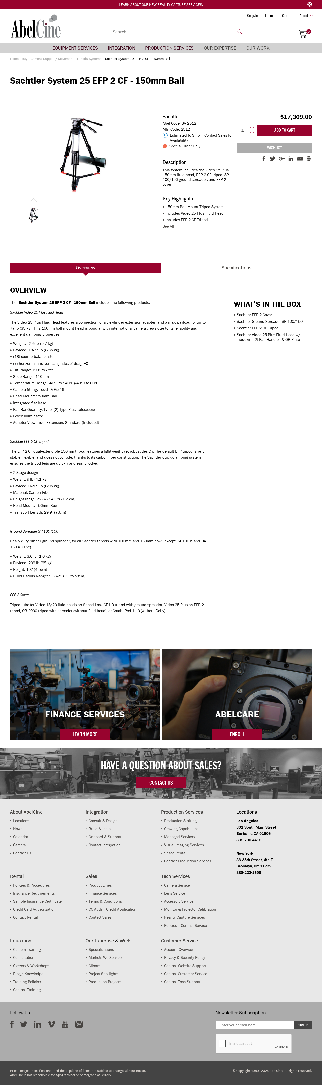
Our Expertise (220, 48)
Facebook (12, 1024)
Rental (17, 876)
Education (20, 940)
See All (168, 226)
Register (253, 15)
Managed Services (179, 837)
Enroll (237, 734)
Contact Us (22, 853)
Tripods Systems (89, 59)
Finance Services (103, 893)
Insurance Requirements (34, 893)
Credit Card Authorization (34, 909)
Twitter (23, 1024)
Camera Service (177, 885)
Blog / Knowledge (28, 974)
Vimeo (51, 1024)
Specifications (236, 267)
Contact (288, 15)
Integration (121, 48)
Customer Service (179, 940)
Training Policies (27, 982)
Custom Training (27, 949)
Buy (24, 59)
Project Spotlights (103, 974)
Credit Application (121, 909)
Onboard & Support (105, 837)
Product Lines (100, 885)
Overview (85, 267)
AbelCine (36, 26)
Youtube (65, 1024)
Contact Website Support (185, 965)
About (304, 15)
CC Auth (95, 909)
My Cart (309, 31)
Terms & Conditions (105, 901)
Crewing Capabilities (181, 829)
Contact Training (27, 990)
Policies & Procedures (31, 885)
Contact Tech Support (182, 982)
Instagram (79, 1024)
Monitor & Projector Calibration (190, 909)
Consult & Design (103, 821)
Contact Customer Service (185, 974)
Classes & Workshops (31, 965)
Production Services (169, 48)
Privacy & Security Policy (184, 957)
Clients (94, 965)
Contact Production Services (187, 861)
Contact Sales (100, 917)
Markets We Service (105, 957)
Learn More (85, 734)
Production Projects (105, 982)
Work (125, 940)
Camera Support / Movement (52, 59)
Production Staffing (180, 821)
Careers (19, 845)
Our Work (258, 48)
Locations (21, 821)
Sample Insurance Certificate (37, 901)
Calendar (20, 837)
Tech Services (175, 876)
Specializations (101, 949)
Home (14, 59)
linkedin (37, 1024)
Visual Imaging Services (184, 845)
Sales (91, 876)
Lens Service (174, 893)
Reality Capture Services (179, 5)
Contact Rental (25, 917)
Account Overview (179, 949)
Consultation (23, 957)
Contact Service (194, 925)
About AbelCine (26, 812)
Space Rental (175, 853)
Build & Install (101, 829)
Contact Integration (105, 845)
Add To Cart (284, 130)
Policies (170, 925)
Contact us (161, 783)
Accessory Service (178, 901)
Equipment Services (75, 48)
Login (269, 15)
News (17, 829)
